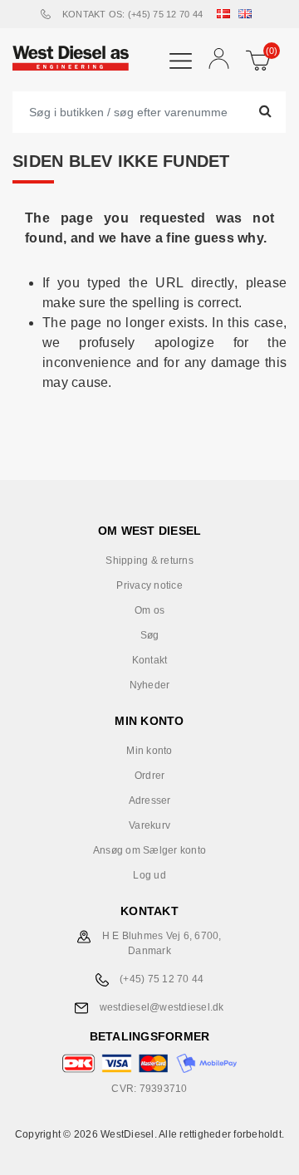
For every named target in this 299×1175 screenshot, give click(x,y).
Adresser (150, 800)
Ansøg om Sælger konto (149, 850)
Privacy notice (149, 585)
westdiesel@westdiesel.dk (162, 1007)
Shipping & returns (149, 560)
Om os (149, 610)
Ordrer (150, 775)
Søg (149, 635)
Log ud (149, 875)
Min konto (149, 750)
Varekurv (149, 825)
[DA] (227, 14)
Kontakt (150, 660)
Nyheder (150, 685)
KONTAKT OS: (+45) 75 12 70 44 (132, 14)
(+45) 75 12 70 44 (161, 979)
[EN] (248, 14)
